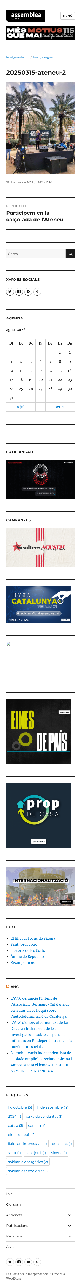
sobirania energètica (28, 1162)
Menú (67, 16)
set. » (60, 407)
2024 (14, 1116)
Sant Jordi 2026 (24, 944)
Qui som (13, 1204)
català (15, 1125)
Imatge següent (44, 57)
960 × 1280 (45, 182)
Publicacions (17, 1226)
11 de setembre (52, 1107)
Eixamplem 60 (23, 962)
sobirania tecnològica (28, 1171)
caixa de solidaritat (44, 1116)
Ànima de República (27, 956)
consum (37, 1125)
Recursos (14, 1236)
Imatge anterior (17, 57)
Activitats (14, 1215)
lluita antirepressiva (27, 1144)
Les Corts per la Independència (27, 1274)
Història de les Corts (28, 950)
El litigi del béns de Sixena (33, 938)
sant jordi (36, 1153)
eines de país (21, 1135)
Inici (9, 1194)
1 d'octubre (20, 1107)
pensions (62, 1144)
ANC (15, 987)
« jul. (21, 407)
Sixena (59, 1153)
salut (14, 1153)
